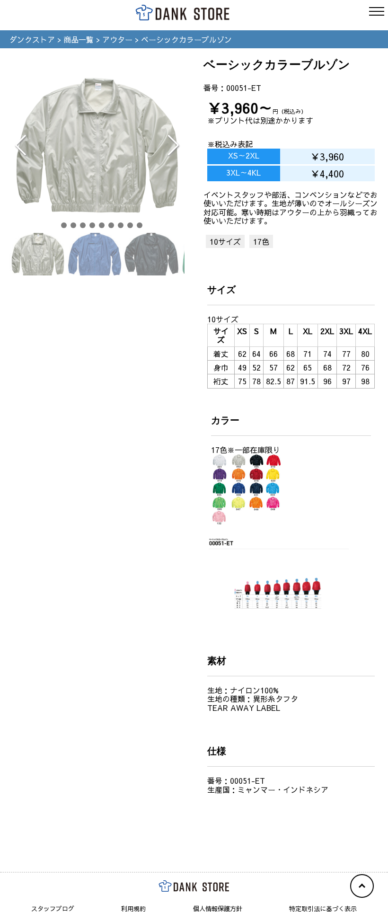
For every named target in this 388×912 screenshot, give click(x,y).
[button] (54, 225)
